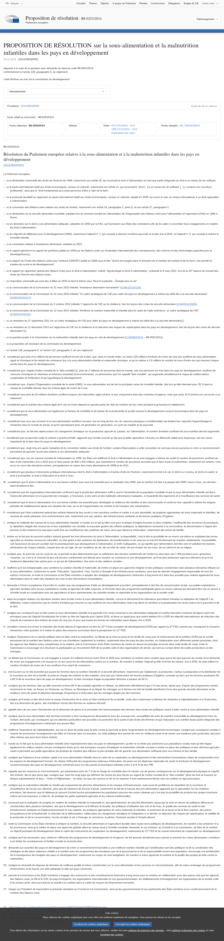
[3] (24, 330)
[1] (28, 254)
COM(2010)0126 (130, 287)
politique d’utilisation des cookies (188, 930)
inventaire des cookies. (112, 934)
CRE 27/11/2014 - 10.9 (124, 129)
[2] (182, 320)
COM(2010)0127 (20, 297)
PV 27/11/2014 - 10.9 (123, 125)
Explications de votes (123, 132)
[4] (76, 370)
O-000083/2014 (134, 337)
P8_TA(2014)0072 (190, 125)
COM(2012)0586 (186, 304)
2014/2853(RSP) (30, 106)
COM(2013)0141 (20, 314)
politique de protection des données (146, 930)
